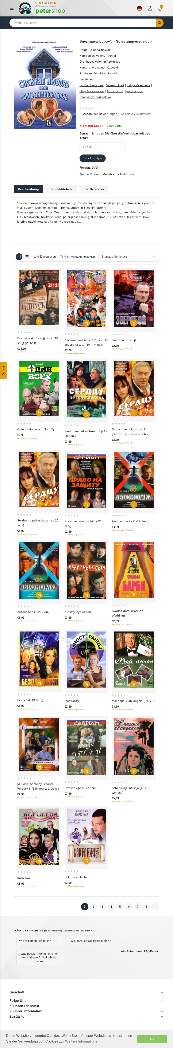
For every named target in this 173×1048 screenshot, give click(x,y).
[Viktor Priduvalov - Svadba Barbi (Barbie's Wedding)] (134, 570)
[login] (150, 8)
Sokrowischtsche (76, 877)
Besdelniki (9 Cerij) (30, 700)
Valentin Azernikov (107, 61)
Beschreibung (28, 189)
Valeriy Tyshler (106, 55)
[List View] (26, 256)
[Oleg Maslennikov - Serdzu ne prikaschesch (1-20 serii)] (39, 479)
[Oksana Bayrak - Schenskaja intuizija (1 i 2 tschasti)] (134, 746)
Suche (160, 23)
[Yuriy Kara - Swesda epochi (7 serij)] (86, 746)
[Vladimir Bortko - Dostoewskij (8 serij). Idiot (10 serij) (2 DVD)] (39, 297)
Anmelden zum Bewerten (136, 114)
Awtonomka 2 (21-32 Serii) (130, 521)
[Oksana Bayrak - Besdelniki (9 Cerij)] (39, 659)
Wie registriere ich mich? (35, 940)
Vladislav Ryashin (106, 73)
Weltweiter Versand (47, 6)
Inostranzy (72, 701)
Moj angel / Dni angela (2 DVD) (133, 701)
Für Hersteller (94, 189)
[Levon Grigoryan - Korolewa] (39, 837)
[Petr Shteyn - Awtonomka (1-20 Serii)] (39, 570)
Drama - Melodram (103, 174)
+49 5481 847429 (47, 3)
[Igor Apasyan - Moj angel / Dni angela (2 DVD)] (134, 659)
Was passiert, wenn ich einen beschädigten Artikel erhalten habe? (39, 957)
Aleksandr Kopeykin (105, 67)
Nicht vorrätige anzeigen (79, 256)
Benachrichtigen (93, 158)
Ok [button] (152, 1039)
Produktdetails (61, 189)
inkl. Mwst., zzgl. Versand (27, 352)
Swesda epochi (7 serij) (81, 788)
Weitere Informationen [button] (82, 1041)
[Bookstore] (43, 8)
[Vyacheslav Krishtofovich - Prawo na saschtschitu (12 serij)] (86, 480)
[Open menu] (12, 8)
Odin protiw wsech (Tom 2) (35, 429)
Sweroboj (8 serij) (124, 340)
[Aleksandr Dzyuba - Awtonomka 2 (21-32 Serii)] (134, 480)
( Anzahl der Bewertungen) (99, 114)
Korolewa (23, 878)
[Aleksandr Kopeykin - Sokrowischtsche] (86, 836)
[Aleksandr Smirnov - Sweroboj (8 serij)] (134, 298)
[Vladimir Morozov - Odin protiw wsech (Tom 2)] (39, 388)
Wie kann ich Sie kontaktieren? (91, 940)
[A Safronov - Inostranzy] (86, 659)
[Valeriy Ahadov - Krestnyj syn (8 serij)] (86, 570)
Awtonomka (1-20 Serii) (33, 612)
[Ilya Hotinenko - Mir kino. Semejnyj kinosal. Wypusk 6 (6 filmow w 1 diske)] (39, 744)
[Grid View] (19, 256)
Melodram (127, 174)
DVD (95, 167)
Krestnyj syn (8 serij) (79, 612)
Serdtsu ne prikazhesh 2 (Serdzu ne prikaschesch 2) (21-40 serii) (131, 434)
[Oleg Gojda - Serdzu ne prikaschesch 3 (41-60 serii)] (86, 389)
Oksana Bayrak (100, 49)
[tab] (28, 189)
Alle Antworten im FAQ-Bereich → (142, 951)
